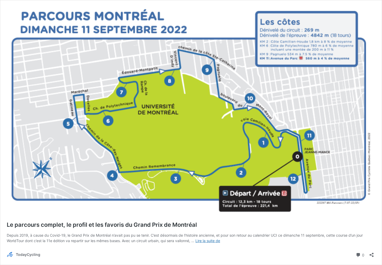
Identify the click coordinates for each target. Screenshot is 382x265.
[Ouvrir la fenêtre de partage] (371, 253)
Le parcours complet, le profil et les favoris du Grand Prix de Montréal (102, 224)
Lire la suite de (207, 240)
